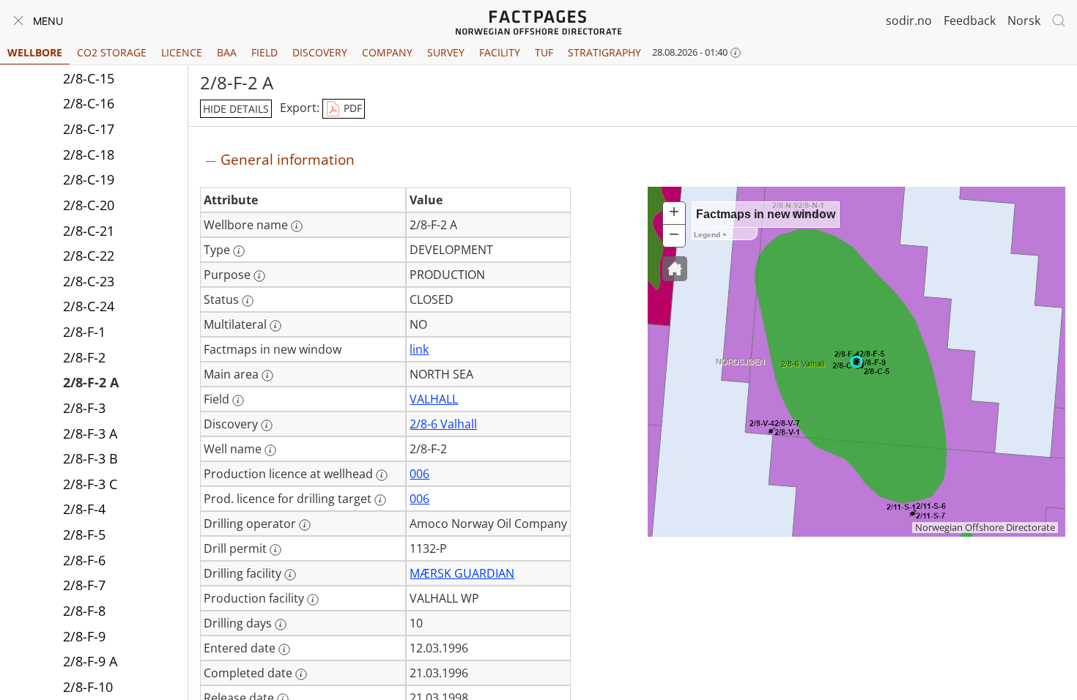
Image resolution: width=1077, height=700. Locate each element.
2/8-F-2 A (91, 382)
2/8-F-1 (84, 331)
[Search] (1058, 20)
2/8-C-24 (88, 306)
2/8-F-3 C (90, 484)
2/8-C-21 (88, 230)
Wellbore (34, 52)
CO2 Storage (112, 52)
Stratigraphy (604, 52)
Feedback (970, 20)
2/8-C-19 (88, 179)
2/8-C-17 (88, 129)
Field (264, 52)
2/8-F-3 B (90, 458)
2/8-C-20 (88, 205)
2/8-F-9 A (90, 661)
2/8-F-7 (84, 585)
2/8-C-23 (88, 281)
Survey (446, 52)
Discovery (319, 52)
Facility (499, 52)
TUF (544, 52)
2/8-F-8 (84, 610)
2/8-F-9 (84, 636)
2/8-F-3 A (90, 433)
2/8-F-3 (84, 408)
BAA (227, 52)
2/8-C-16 (88, 103)
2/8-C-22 (88, 255)
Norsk (1023, 20)
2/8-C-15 (88, 78)
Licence (181, 52)
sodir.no (909, 20)
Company (387, 52)
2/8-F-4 (84, 509)
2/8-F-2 (84, 357)
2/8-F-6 (84, 560)
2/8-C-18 (88, 154)
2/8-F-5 (84, 534)
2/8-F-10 (88, 687)
